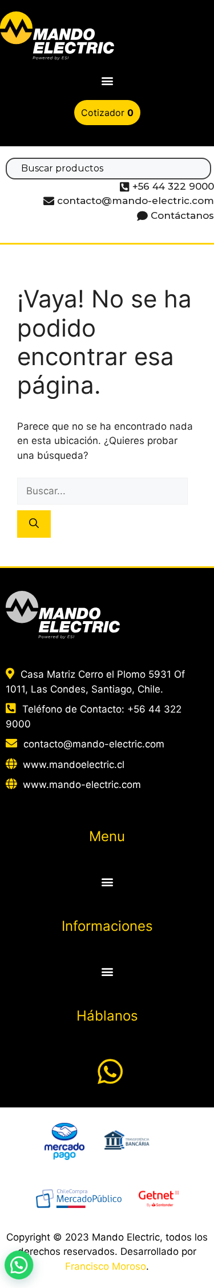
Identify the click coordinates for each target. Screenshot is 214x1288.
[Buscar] (34, 524)
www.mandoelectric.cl (73, 764)
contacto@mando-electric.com (93, 744)
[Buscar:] (102, 491)
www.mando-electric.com (82, 784)
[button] (107, 80)
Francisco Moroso (105, 1266)
